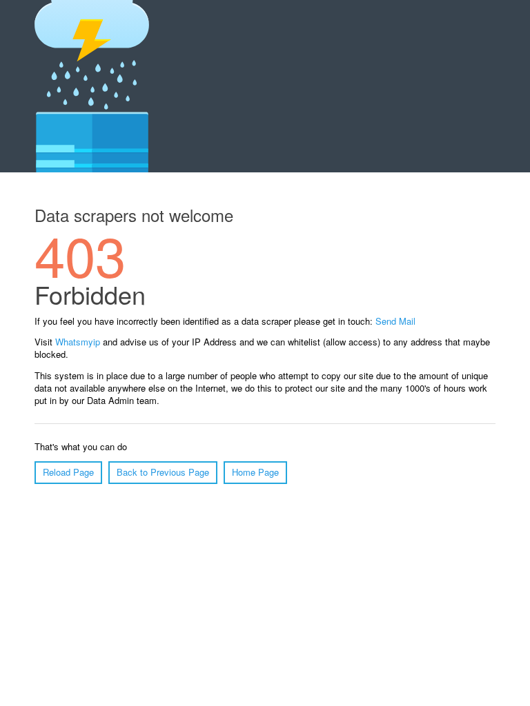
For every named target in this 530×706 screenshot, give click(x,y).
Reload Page (68, 471)
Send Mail (395, 320)
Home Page (255, 471)
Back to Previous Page (163, 471)
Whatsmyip (77, 341)
